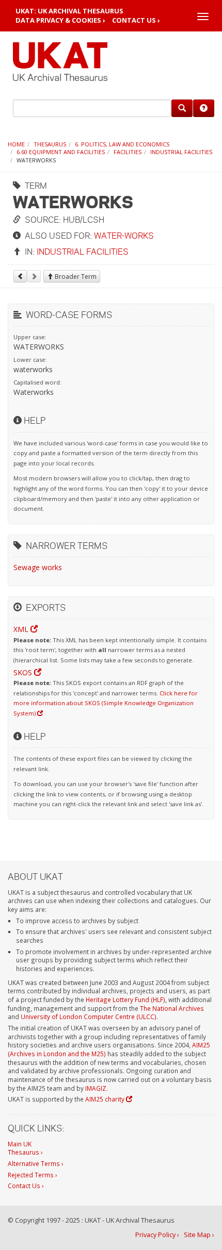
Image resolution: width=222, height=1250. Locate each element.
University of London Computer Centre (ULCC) (88, 1016)
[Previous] (20, 276)
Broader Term (75, 276)
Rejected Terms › (32, 1175)
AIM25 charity (105, 1099)
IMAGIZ (95, 1088)
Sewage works (37, 567)
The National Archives (172, 1008)
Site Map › (199, 1234)
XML (21, 629)
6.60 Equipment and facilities (61, 152)
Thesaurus (50, 144)
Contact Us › (136, 20)
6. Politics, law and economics (122, 144)
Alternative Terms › (36, 1163)
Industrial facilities (181, 152)
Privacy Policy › (157, 1234)
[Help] (203, 108)
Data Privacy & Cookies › (60, 20)
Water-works (124, 235)
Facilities (127, 152)
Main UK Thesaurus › (25, 1148)
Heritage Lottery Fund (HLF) (125, 999)
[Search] (182, 108)
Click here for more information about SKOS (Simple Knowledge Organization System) (105, 703)
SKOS (23, 672)
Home (16, 144)
